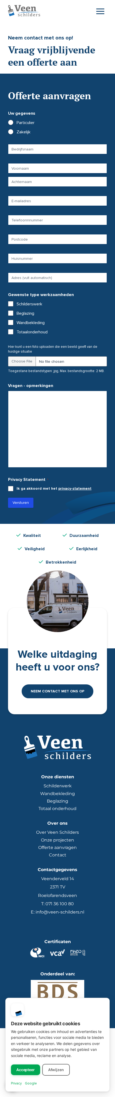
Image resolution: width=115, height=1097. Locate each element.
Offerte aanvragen (57, 847)
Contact (57, 854)
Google (31, 1083)
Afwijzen (56, 1069)
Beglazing (25, 313)
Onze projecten (57, 840)
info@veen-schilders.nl (60, 912)
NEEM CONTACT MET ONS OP (57, 691)
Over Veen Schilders (57, 832)
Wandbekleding (31, 322)
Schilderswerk (29, 304)
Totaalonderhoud (32, 332)
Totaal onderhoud (57, 808)
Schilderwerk (58, 785)
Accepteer (25, 1069)
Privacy (16, 1083)
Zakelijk (23, 132)
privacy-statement (74, 488)
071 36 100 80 (59, 903)
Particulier (25, 122)
